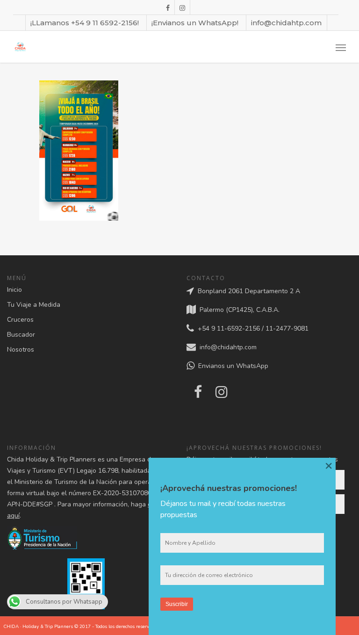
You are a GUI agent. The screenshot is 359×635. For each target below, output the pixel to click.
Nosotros (20, 349)
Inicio (14, 289)
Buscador (21, 334)
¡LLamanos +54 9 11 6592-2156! (84, 22)
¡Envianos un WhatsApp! (194, 22)
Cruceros (20, 319)
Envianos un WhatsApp (231, 366)
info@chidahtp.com (286, 22)
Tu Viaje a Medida (33, 304)
